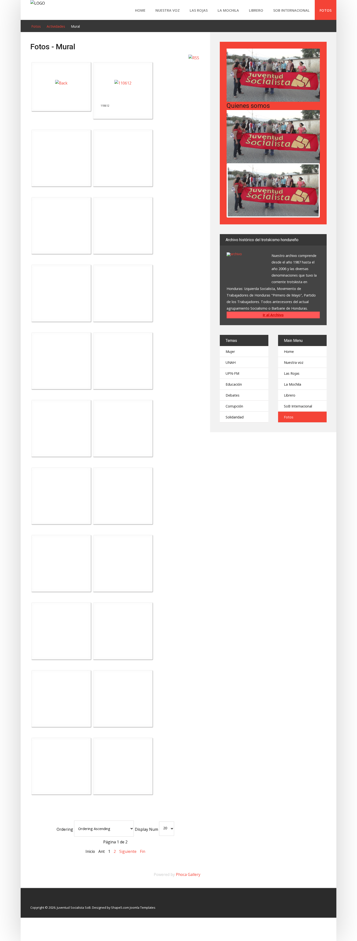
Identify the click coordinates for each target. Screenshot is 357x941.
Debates (232, 395)
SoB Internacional (291, 10)
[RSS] (193, 57)
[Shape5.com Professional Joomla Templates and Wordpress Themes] (40, 900)
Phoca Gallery (188, 874)
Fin (142, 851)
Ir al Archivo (273, 315)
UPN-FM (232, 373)
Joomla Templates (142, 907)
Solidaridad (235, 417)
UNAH (231, 362)
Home (140, 10)
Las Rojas (199, 10)
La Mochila (228, 10)
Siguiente (127, 851)
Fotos (326, 10)
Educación (234, 384)
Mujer (230, 351)
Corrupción (234, 406)
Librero (256, 10)
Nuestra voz (167, 10)
